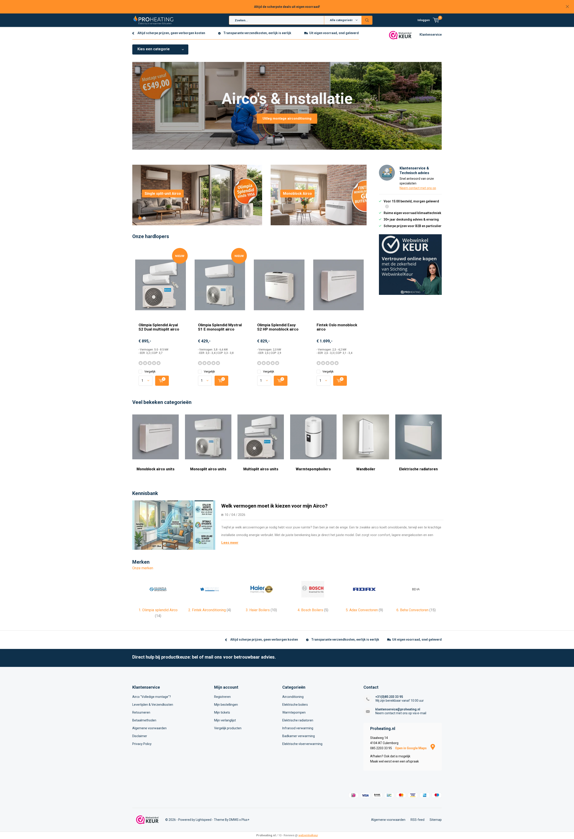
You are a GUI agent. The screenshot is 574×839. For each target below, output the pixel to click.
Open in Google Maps (411, 748)
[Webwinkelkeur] (400, 35)
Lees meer (229, 543)
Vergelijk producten (227, 728)
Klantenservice (431, 34)
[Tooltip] (387, 207)
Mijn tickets (222, 712)
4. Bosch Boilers (313, 610)
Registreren (222, 697)
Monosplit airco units (208, 469)
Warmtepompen (294, 712)
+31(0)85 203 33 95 (389, 697)
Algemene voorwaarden (149, 728)
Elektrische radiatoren (418, 469)
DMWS (234, 819)
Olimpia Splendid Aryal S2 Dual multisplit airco (159, 327)
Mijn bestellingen (226, 704)
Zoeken (367, 20)
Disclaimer (139, 736)
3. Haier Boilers (261, 610)
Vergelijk (150, 371)
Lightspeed (203, 819)
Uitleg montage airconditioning (287, 118)
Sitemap (436, 819)
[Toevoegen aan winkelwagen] (162, 381)
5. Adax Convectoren (364, 610)
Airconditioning (293, 697)
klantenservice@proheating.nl (397, 709)
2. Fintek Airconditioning (209, 610)
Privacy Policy (142, 744)
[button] (139, 218)
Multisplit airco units (260, 469)
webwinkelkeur (308, 835)
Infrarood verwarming (297, 728)
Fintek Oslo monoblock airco (337, 327)
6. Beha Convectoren (416, 610)
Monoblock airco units (155, 469)
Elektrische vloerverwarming (302, 744)
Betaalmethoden (144, 720)
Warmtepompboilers (313, 469)
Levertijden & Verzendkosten (152, 704)
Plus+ (245, 819)
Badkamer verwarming (298, 736)
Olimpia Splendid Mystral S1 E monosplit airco (220, 327)
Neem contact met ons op (418, 188)
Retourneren (141, 712)
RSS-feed (417, 819)
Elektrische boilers (295, 704)
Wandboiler (365, 469)
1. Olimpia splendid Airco (158, 613)
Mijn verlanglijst (225, 720)
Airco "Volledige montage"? (151, 697)
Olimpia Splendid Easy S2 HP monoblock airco (277, 327)
